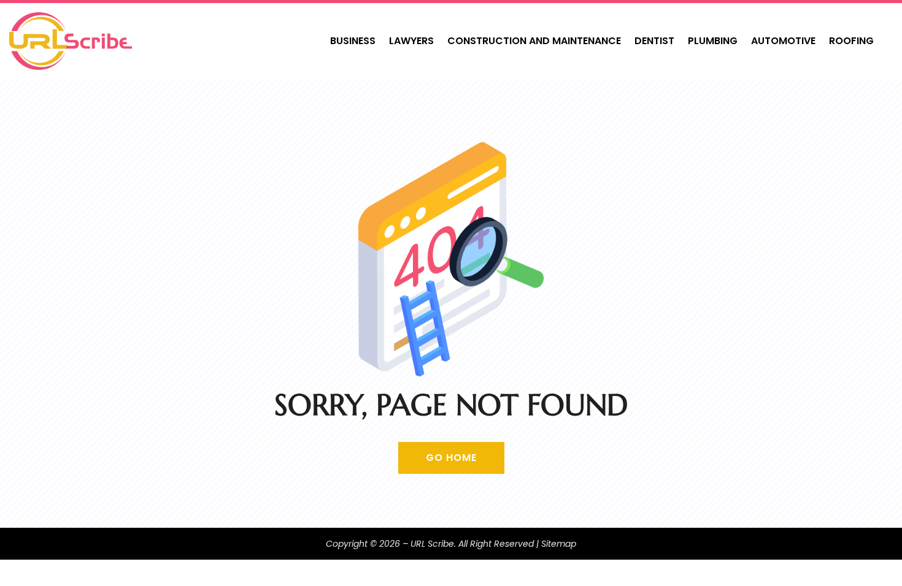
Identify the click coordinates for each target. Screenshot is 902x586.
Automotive (783, 41)
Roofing (851, 41)
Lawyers (411, 41)
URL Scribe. (433, 544)
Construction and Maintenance (534, 41)
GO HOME (451, 458)
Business (353, 41)
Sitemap (558, 544)
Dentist (654, 41)
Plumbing (713, 41)
